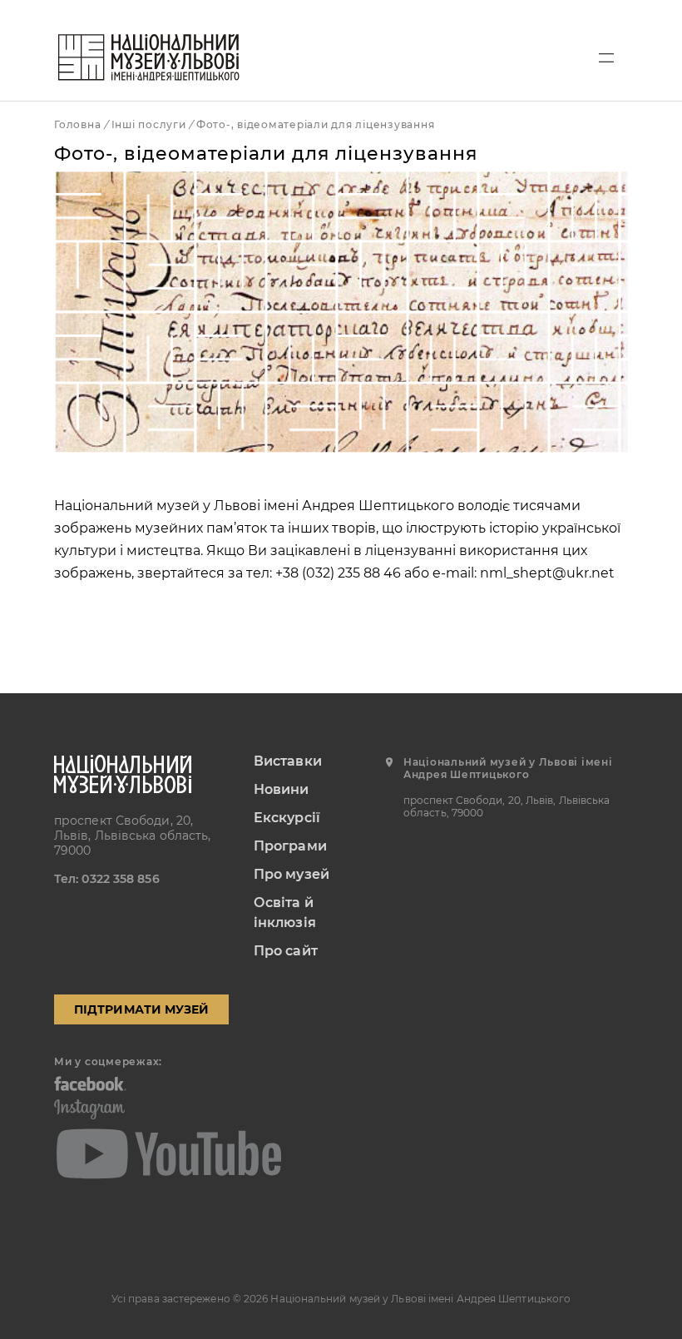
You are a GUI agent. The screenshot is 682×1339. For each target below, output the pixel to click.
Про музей (291, 874)
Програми (290, 846)
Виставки (288, 761)
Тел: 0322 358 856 (107, 878)
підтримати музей (141, 1009)
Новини (281, 789)
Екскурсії (287, 818)
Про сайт (286, 951)
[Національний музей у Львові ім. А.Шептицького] (149, 57)
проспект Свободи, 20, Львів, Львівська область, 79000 (132, 835)
